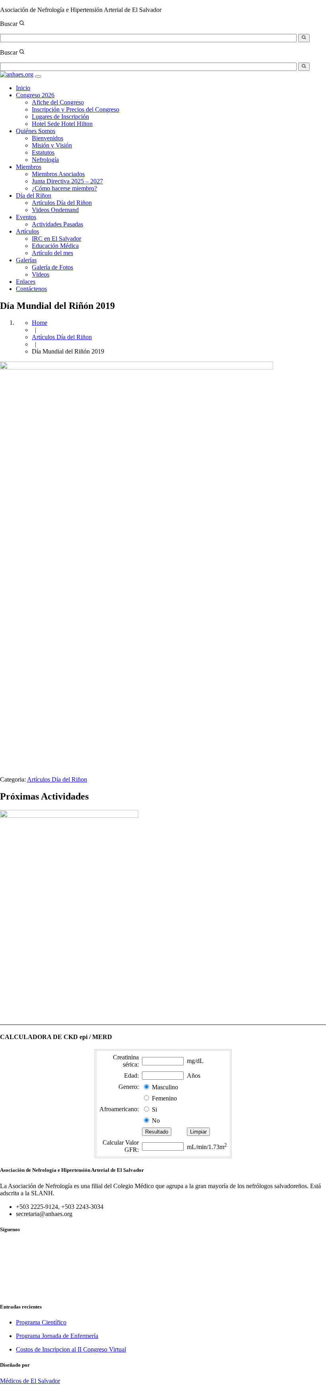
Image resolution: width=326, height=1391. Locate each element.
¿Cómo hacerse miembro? (64, 188)
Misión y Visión (52, 145)
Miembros (28, 166)
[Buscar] (304, 38)
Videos (40, 274)
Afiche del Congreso (58, 102)
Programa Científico (41, 1322)
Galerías (26, 260)
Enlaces (25, 281)
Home (39, 322)
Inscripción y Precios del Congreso (75, 109)
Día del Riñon (33, 195)
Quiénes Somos (35, 131)
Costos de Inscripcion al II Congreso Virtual (71, 1349)
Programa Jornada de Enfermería (57, 1335)
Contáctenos (31, 288)
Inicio (23, 87)
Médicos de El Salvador (30, 1380)
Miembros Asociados (58, 174)
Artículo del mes (52, 253)
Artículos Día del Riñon (62, 202)
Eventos (26, 217)
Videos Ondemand (55, 209)
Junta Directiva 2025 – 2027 (67, 181)
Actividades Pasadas (57, 224)
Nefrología (45, 159)
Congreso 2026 (35, 95)
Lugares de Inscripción (60, 116)
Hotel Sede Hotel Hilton (62, 123)
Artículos (27, 231)
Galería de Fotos (52, 267)
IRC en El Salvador (56, 238)
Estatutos (43, 152)
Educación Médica (55, 245)
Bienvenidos (47, 138)
